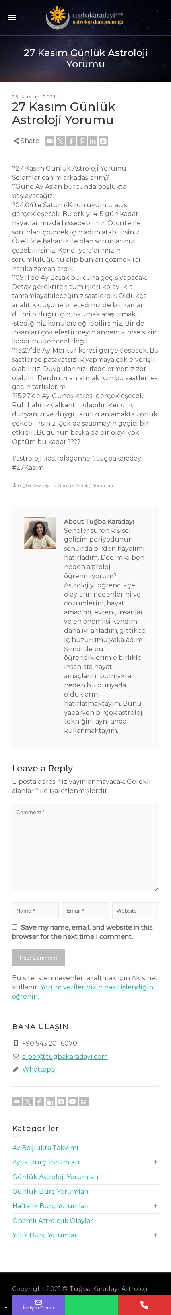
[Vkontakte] (103, 141)
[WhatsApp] (84, 1101)
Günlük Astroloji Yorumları (85, 485)
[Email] (49, 141)
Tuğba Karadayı (34, 485)
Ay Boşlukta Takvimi (45, 1148)
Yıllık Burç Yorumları (45, 1235)
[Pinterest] (82, 141)
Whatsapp (38, 1069)
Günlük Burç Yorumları (50, 1191)
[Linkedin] (92, 141)
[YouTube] (73, 1101)
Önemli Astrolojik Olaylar (52, 1221)
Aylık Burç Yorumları (46, 1162)
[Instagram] (61, 1101)
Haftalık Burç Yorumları (50, 1206)
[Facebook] (71, 141)
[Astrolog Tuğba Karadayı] (85, 17)
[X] (60, 141)
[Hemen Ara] (144, 1305)
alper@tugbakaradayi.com (65, 1056)
